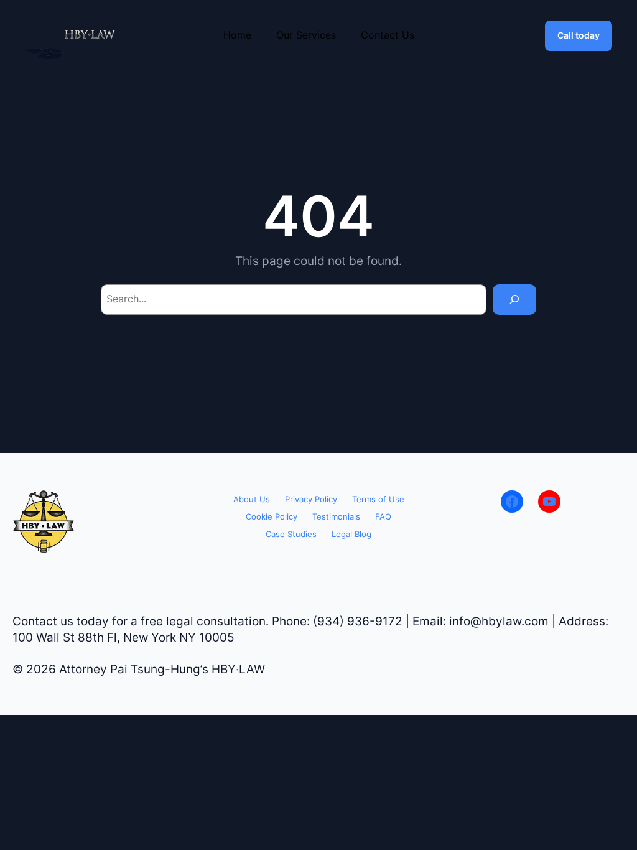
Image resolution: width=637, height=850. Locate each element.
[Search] (514, 299)
